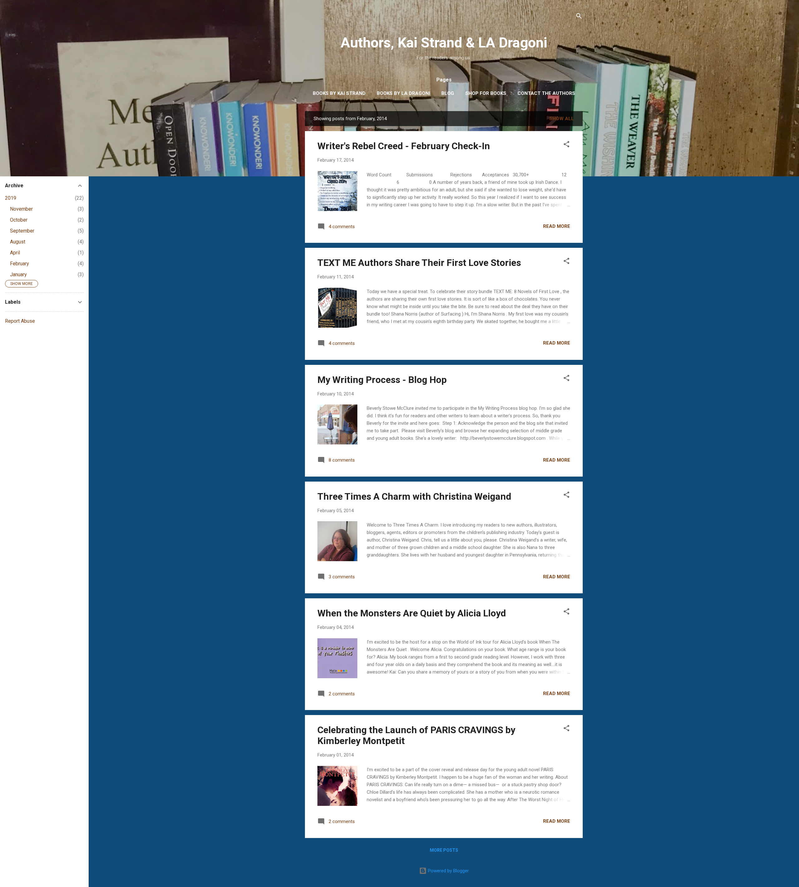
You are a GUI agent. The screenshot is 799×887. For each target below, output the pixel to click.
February (19, 264)
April (15, 253)
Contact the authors (546, 93)
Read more (556, 226)
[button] (566, 145)
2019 (10, 198)
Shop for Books (485, 93)
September (22, 231)
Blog (447, 93)
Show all (561, 118)
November (21, 209)
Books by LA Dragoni (403, 93)
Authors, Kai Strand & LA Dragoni (444, 42)
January (18, 274)
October (18, 220)
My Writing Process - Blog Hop (382, 379)
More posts (444, 850)
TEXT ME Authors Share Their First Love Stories (419, 262)
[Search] (579, 17)
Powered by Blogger (448, 871)
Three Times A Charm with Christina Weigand (414, 496)
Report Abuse (20, 321)
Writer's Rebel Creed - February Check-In (403, 145)
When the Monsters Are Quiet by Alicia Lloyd (411, 613)
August (17, 242)
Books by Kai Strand (339, 93)
